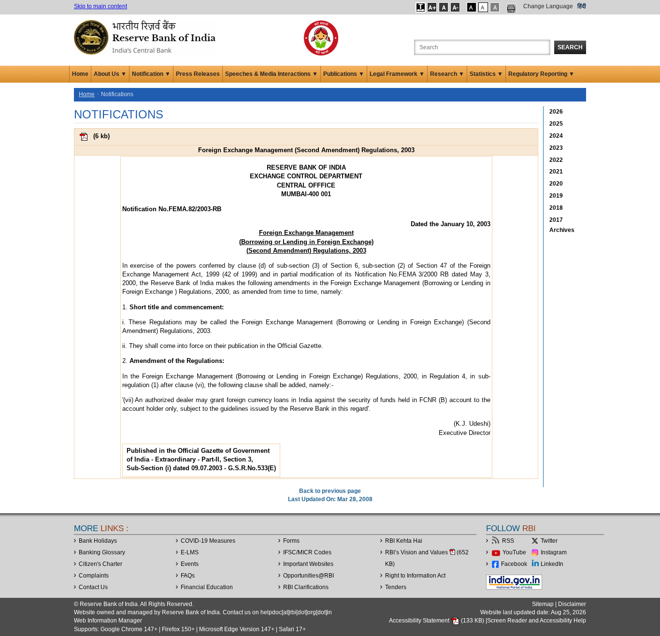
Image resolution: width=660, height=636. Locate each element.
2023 (556, 148)
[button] (421, 7)
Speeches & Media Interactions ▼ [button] (271, 74)
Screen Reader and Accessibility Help (536, 620)
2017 (556, 220)
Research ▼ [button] (447, 74)
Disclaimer (572, 604)
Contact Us (93, 587)
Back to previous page (330, 491)
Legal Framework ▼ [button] (397, 74)
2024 (556, 135)
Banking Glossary (102, 552)
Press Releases (198, 74)
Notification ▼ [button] (151, 74)
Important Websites (308, 564)
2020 (556, 183)
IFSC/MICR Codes (307, 552)
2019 (556, 195)
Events (190, 564)
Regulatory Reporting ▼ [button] (541, 74)
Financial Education (207, 587)
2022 (556, 160)
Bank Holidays (98, 540)
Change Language (548, 6)
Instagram (554, 552)
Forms (291, 540)
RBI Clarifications (306, 587)
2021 (556, 171)
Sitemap (543, 604)
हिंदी (581, 6)
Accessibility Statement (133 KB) (437, 620)
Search (570, 47)
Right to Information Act (415, 575)
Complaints (94, 575)
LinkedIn (552, 564)
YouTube (514, 552)
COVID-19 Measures (208, 540)
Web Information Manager (108, 620)
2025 (556, 123)
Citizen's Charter (100, 564)
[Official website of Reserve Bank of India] (146, 36)
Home (80, 74)
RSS (508, 540)
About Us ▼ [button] (110, 74)
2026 (556, 111)
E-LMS (190, 552)
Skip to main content (100, 6)
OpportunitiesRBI (308, 575)
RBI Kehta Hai (403, 540)
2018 (556, 207)
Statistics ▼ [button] (486, 74)
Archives (561, 230)
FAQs (188, 575)
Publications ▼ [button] (343, 74)
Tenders (395, 587)
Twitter (549, 540)
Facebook (514, 564)
